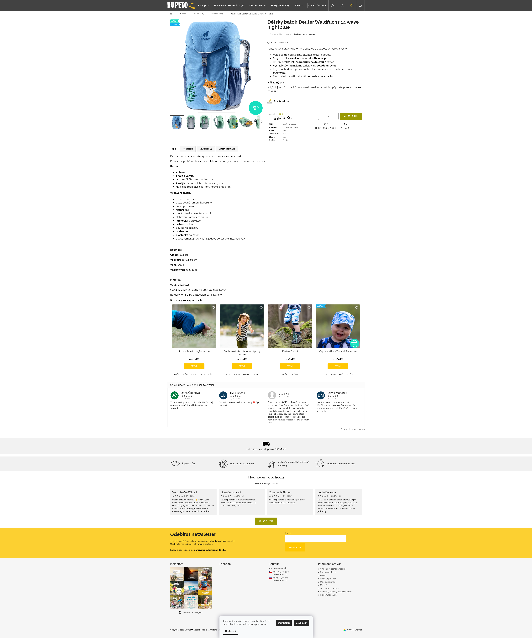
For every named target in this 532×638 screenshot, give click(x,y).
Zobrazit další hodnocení (352, 429)
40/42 (325, 374)
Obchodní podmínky (329, 588)
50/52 (342, 374)
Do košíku (353, 116)
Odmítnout (284, 623)
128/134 (236, 374)
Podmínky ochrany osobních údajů (335, 592)
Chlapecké (287, 127)
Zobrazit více (266, 521)
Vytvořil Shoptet (354, 630)
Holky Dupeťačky (328, 579)
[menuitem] (203, 5)
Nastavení (230, 631)
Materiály (324, 585)
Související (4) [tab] (206, 149)
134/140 (294, 374)
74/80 (185, 374)
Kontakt (323, 575)
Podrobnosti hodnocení (304, 34)
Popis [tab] (173, 149)
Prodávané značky (328, 595)
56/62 (177, 374)
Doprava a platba (328, 572)
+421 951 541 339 (280, 578)
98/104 (202, 374)
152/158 (246, 374)
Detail (194, 366)
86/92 (193, 374)
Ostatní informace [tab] (227, 149)
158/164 (256, 374)
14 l (284, 137)
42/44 (333, 374)
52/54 (350, 374)
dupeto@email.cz (281, 568)
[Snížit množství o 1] (321, 116)
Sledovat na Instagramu (193, 612)
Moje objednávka (327, 582)
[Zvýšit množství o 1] (335, 116)
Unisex (296, 127)
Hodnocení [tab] (188, 149)
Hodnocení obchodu (266, 477)
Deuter (286, 140)
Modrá (285, 130)
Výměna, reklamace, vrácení (333, 569)
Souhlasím (301, 623)
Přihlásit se (295, 547)
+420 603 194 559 (281, 572)
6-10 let (286, 134)
